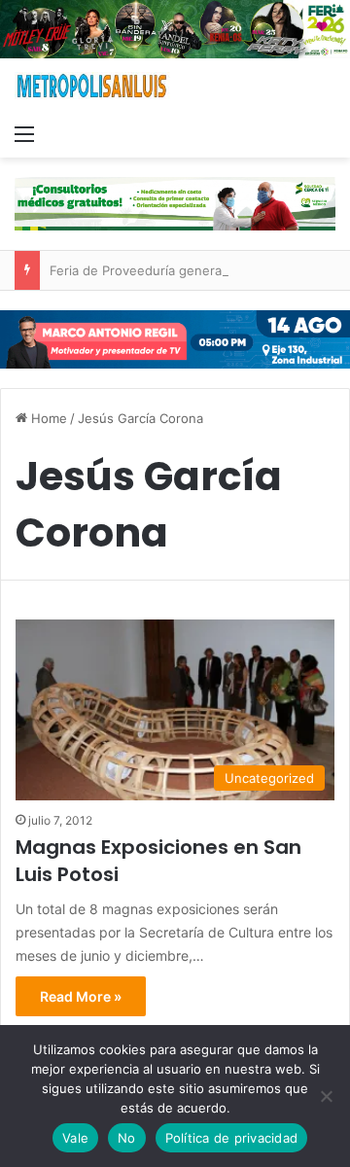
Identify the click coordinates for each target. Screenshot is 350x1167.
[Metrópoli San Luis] (92, 86)
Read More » (81, 996)
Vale (75, 1138)
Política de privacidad (231, 1138)
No (127, 1138)
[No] (325, 1096)
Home (47, 418)
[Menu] (24, 133)
